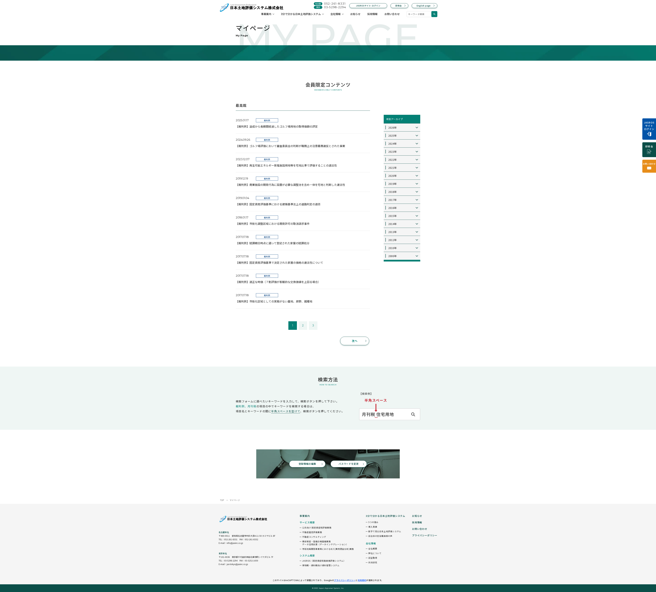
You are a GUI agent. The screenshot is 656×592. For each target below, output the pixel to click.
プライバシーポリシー (345, 580)
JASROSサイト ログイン (368, 5)
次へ (355, 341)
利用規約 (362, 580)
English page (424, 5)
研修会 (398, 5)
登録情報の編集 (307, 463)
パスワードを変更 (349, 463)
